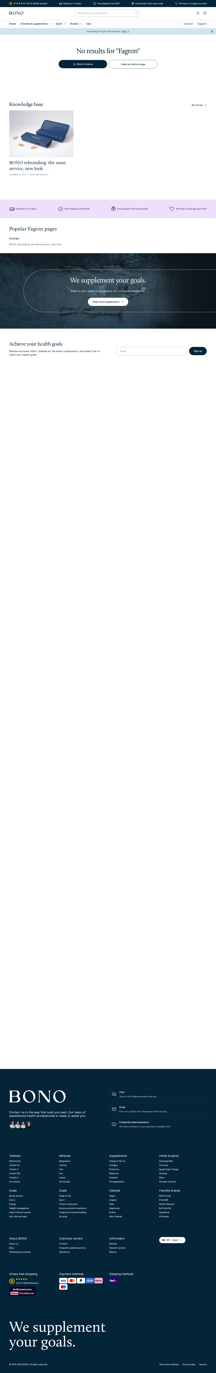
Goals (13, 1190)
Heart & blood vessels (20, 1212)
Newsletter (64, 1252)
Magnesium (64, 1161)
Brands (74, 23)
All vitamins (14, 1181)
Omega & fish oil (117, 1161)
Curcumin (163, 1165)
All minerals (64, 1181)
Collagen (113, 1165)
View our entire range (133, 64)
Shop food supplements (106, 301)
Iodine (62, 1177)
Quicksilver (164, 1212)
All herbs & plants (167, 1181)
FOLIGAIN (163, 1200)
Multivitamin (15, 1161)
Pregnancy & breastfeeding (72, 1212)
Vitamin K (13, 1177)
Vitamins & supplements (34, 23)
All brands (164, 1216)
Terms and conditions (169, 1364)
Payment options (117, 1248)
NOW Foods (165, 1196)
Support (202, 23)
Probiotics (114, 1169)
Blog (11, 1248)
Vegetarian (114, 1208)
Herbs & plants (169, 1155)
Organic (113, 1200)
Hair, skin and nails (18, 1216)
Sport (59, 23)
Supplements (118, 1155)
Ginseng (163, 1173)
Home (12, 23)
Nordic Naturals (166, 1204)
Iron (61, 1173)
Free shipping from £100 (108, 3)
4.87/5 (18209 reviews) (36, 3)
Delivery (113, 1243)
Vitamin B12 (14, 1173)
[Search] (137, 13)
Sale (88, 23)
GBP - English (171, 1239)
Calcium (63, 1165)
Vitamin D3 (14, 1165)
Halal (111, 1204)
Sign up (198, 351)
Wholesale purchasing (20, 1252)
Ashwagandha (166, 1161)
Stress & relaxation (68, 1204)
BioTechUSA (165, 1208)
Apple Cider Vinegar (169, 1169)
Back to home (85, 64)
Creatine (113, 1177)
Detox (12, 1200)
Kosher (112, 1212)
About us (13, 1243)
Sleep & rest (65, 1196)
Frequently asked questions (72, 1248)
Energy (12, 1204)
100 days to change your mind (193, 3)
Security (203, 1364)
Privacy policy (189, 1364)
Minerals (64, 1155)
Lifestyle (114, 1190)
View (125, 31)
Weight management (19, 1208)
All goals (63, 1216)
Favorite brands (169, 1190)
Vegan (112, 1196)
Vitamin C (14, 1169)
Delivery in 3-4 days (72, 3)
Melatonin (114, 1173)
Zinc (61, 1169)
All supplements (116, 1181)
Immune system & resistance (72, 1208)
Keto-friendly (115, 1216)
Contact (188, 23)
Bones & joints (16, 1196)
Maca (161, 1177)
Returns (113, 1252)
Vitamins (15, 1155)
